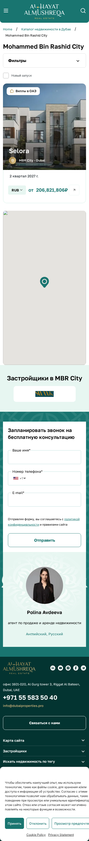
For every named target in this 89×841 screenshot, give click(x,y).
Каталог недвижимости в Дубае (46, 29)
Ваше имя (21, 450)
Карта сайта (13, 740)
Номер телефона (27, 471)
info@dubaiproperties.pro (23, 706)
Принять (14, 823)
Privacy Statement (61, 835)
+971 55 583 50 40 (30, 697)
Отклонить (37, 823)
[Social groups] (52, 668)
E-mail (18, 493)
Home (7, 29)
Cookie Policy (36, 835)
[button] (44, 282)
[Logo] (44, 11)
